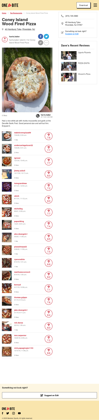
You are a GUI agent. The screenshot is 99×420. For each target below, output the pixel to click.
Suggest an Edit (72, 33)
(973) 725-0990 (71, 16)
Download (83, 5)
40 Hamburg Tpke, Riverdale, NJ (20, 29)
